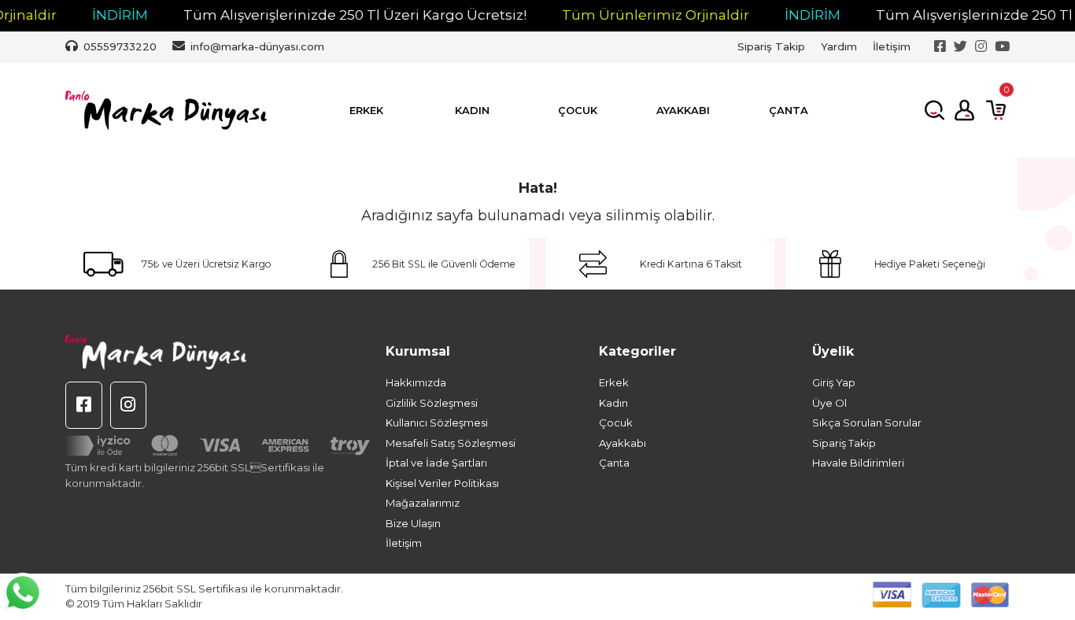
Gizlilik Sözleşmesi (432, 403)
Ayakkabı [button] (683, 110)
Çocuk (616, 422)
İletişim (892, 46)
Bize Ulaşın (413, 523)
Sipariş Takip (771, 46)
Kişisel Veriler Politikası (442, 483)
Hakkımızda (416, 382)
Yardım (839, 46)
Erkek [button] (366, 110)
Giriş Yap (833, 382)
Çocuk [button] (577, 110)
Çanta (614, 462)
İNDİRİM (107, 15)
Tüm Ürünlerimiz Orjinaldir (642, 15)
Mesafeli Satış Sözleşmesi (450, 443)
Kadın (613, 403)
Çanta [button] (788, 110)
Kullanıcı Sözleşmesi (437, 422)
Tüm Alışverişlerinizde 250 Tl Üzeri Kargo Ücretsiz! (341, 15)
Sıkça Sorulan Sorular (867, 422)
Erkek (614, 382)
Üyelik (833, 351)
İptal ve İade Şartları (436, 462)
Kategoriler (637, 351)
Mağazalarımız (423, 502)
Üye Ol (829, 403)
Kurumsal (418, 351)
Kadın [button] (472, 110)
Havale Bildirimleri (858, 462)
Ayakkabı (622, 443)
